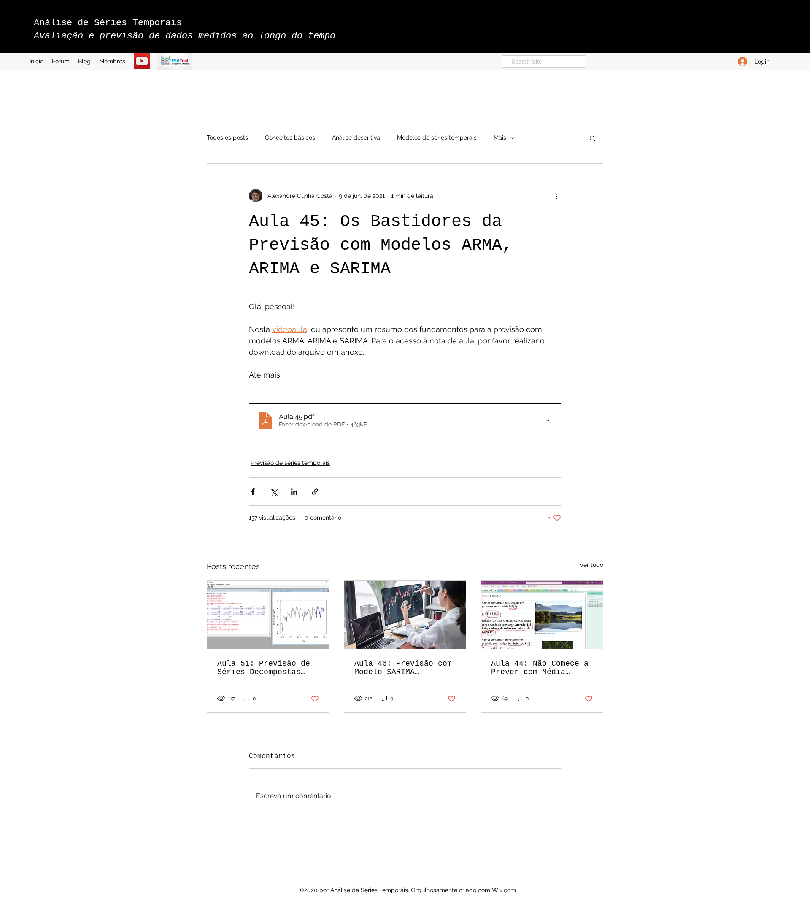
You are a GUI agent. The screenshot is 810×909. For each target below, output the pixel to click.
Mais (500, 137)
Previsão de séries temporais (290, 462)
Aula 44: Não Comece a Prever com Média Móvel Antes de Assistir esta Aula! (540, 667)
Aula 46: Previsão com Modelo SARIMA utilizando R (403, 667)
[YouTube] (142, 61)
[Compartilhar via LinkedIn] (294, 492)
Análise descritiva (356, 137)
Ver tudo (591, 564)
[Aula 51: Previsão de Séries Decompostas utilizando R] (268, 615)
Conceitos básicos (290, 137)
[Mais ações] (556, 196)
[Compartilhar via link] (315, 492)
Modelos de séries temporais (437, 137)
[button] (593, 138)
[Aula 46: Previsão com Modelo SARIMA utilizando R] (405, 615)
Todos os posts (227, 137)
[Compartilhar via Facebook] (253, 492)
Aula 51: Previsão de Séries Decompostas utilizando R (263, 667)
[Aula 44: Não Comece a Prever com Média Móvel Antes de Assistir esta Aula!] (542, 615)
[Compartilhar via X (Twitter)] (274, 492)
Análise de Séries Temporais (108, 23)
